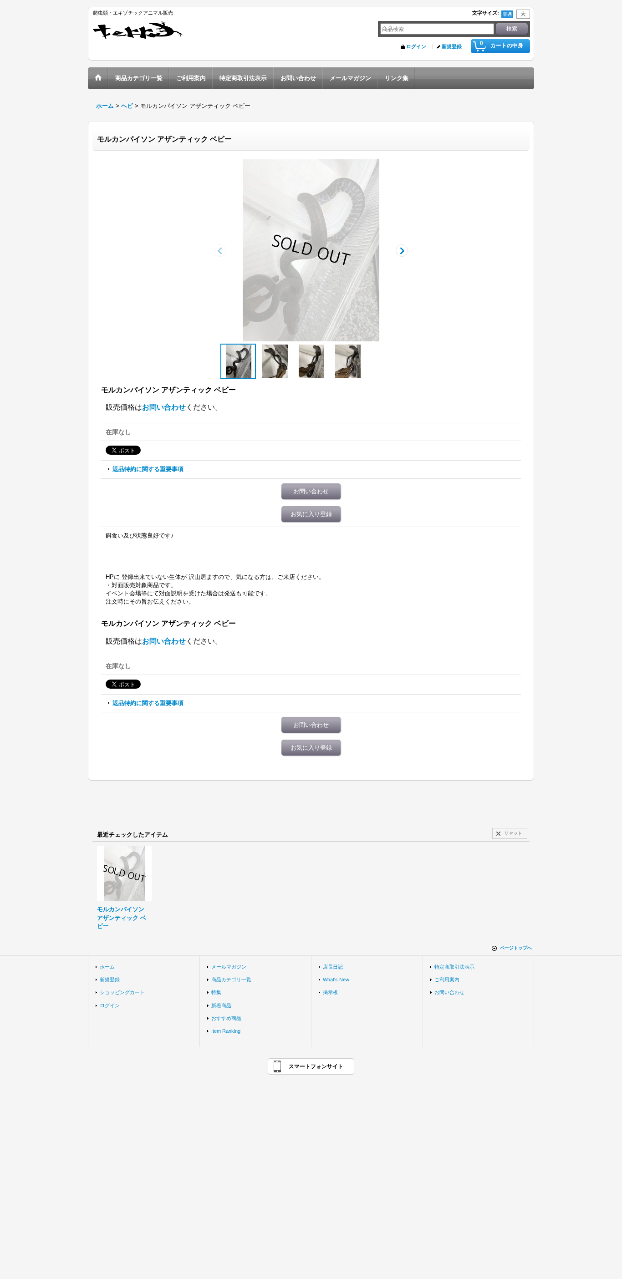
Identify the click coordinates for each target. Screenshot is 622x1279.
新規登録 (452, 46)
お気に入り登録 (311, 514)
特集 (216, 992)
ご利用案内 (446, 979)
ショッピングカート (122, 992)
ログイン (416, 46)
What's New (336, 979)
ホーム (107, 966)
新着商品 (221, 1005)
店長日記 (333, 966)
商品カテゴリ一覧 (231, 979)
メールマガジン (228, 966)
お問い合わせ (164, 407)
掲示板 (330, 992)
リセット (513, 833)
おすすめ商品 (226, 1018)
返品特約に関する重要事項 (148, 469)
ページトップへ (516, 947)
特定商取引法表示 (454, 966)
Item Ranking (225, 1031)
